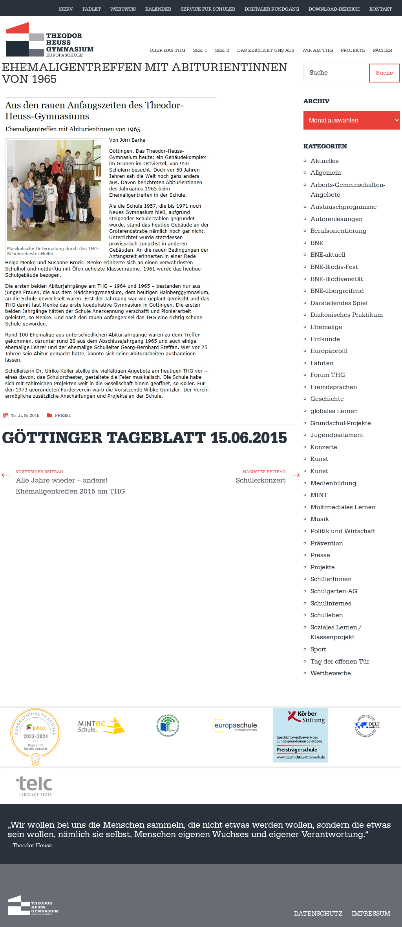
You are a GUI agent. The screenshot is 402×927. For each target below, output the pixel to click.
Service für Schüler (208, 9)
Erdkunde (325, 339)
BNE (317, 243)
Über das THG (167, 50)
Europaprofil (329, 351)
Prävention (327, 543)
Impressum (371, 914)
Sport (318, 649)
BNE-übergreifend (337, 291)
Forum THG (328, 375)
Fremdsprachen (334, 387)
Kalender (158, 9)
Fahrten (322, 363)
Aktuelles (325, 161)
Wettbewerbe (331, 673)
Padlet (91, 9)
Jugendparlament (337, 435)
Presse (63, 416)
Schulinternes (331, 603)
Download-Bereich (334, 9)
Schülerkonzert (261, 480)
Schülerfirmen (331, 579)
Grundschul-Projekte (341, 423)
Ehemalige (326, 327)
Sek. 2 (222, 50)
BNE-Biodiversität (337, 279)
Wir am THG (317, 50)
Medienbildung (333, 483)
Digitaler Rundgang (272, 9)
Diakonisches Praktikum (347, 315)
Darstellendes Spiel (339, 303)
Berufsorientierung (339, 231)
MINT (319, 495)
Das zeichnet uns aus (265, 50)
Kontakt (380, 9)
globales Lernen (334, 411)
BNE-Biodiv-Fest (334, 267)
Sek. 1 (200, 50)
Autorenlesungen (337, 219)
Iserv (66, 9)
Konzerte (324, 447)
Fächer (382, 50)
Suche (384, 73)
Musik (320, 519)
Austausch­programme (344, 207)
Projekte (353, 50)
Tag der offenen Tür (340, 662)
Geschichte (327, 399)
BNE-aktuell (328, 255)
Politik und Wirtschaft (343, 531)
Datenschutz (318, 914)
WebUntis (123, 9)
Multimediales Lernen (343, 507)
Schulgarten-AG (334, 591)
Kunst (319, 459)
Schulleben (327, 615)
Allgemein (326, 173)
